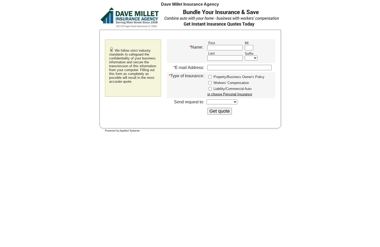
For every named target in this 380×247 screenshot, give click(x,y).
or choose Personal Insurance (229, 94)
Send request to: (189, 102)
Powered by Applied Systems (122, 130)
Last (211, 53)
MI (247, 43)
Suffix (249, 54)
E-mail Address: (188, 67)
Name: (196, 47)
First (211, 43)
